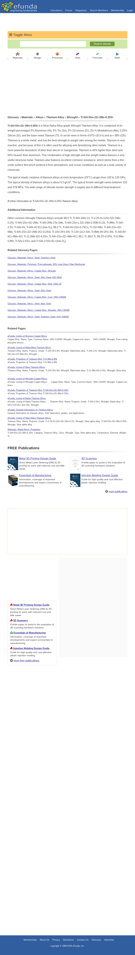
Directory (96, 939)
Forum (68, 10)
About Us (44, 939)
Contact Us (83, 939)
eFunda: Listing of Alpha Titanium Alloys (27, 398)
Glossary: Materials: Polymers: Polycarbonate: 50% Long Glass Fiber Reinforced (46, 264)
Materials (17, 57)
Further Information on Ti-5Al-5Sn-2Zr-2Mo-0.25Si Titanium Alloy (42, 201)
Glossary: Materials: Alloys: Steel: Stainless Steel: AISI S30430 (38, 316)
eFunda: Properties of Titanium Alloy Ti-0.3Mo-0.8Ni (32, 359)
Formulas (97, 57)
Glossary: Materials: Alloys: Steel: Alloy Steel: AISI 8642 (35, 277)
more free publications (26, 660)
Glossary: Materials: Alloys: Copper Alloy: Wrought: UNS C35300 (38, 310)
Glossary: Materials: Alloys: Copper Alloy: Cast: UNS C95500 (37, 297)
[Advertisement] (32, 786)
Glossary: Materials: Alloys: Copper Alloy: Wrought (32, 271)
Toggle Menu (22, 35)
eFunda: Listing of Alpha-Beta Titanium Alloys (29, 347)
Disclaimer (68, 939)
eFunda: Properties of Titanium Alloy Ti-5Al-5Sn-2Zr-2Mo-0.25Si (38, 390)
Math (117, 57)
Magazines (81, 10)
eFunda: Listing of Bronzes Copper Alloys (27, 336)
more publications (117, 491)
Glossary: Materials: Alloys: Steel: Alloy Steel (29, 290)
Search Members (99, 10)
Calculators (56, 10)
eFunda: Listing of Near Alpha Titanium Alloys (29, 418)
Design (37, 57)
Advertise (109, 939)
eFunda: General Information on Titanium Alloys (30, 410)
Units (77, 57)
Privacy (56, 939)
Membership (117, 10)
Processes (57, 57)
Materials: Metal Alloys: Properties (24, 429)
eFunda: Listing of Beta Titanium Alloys (26, 367)
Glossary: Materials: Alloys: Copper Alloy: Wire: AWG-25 (34, 284)
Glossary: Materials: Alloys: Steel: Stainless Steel (31, 257)
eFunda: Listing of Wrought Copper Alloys (27, 378)
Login (130, 10)
